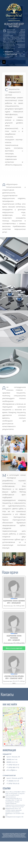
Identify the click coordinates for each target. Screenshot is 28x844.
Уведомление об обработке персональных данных (14, 837)
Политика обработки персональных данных (13, 835)
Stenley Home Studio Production (17, 834)
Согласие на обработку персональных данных (14, 836)
